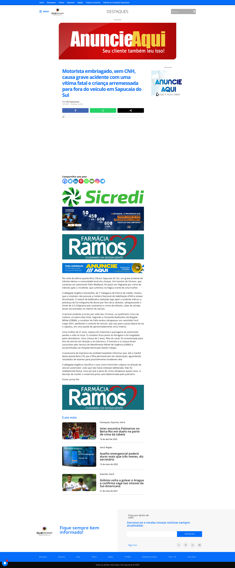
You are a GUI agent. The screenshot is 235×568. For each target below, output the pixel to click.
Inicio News (191, 557)
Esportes (70, 2)
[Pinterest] (81, 181)
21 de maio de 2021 (109, 491)
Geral (78, 557)
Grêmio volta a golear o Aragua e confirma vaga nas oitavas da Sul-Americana (122, 483)
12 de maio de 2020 (109, 464)
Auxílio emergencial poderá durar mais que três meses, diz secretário (121, 456)
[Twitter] (70, 181)
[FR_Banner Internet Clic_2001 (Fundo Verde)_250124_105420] (103, 246)
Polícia (61, 2)
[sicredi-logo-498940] (103, 196)
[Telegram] (102, 181)
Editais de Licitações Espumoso (116, 2)
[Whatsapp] (86, 181)
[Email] (91, 181)
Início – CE (172, 557)
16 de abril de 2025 (108, 439)
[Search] (194, 11)
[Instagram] (97, 181)
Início (41, 2)
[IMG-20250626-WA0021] (103, 218)
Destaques (51, 2)
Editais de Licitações (149, 557)
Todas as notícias (93, 2)
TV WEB (127, 557)
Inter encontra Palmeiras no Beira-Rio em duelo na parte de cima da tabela (120, 431)
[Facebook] (64, 181)
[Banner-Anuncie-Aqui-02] (103, 267)
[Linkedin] (75, 181)
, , (112, 422)
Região (80, 2)
